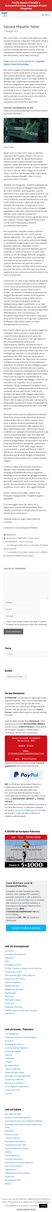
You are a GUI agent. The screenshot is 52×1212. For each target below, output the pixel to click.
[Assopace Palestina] (4, 14)
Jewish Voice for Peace (15, 979)
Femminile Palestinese (15, 1141)
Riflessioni (11, 534)
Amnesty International (15, 954)
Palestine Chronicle (13, 1007)
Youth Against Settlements (17, 1086)
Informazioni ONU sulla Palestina (20, 975)
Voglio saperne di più (26, 1209)
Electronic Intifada (13, 1051)
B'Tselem (9, 1041)
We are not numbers (14, 1083)
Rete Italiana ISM (12, 1180)
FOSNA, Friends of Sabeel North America (23, 968)
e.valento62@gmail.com (26, 900)
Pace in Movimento (13, 1166)
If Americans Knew (13, 972)
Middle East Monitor (14, 989)
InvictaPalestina (12, 1155)
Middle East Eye (12, 986)
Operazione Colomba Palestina (19, 1162)
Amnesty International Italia (17, 1117)
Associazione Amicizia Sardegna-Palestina (24, 1121)
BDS (7, 961)
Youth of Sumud (12, 1090)
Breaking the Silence (14, 1044)
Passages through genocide (17, 1076)
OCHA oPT (9, 1003)
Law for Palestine (13, 982)
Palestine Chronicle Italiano (17, 1173)
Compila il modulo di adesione (26, 928)
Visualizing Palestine (14, 1079)
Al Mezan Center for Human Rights (21, 1037)
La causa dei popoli (13, 1159)
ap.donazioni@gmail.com (26, 810)
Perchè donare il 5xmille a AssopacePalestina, (26, 5)
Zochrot (8, 1093)
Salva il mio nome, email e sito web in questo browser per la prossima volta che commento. (27, 623)
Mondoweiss (10, 993)
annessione (11, 538)
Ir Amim (8, 1062)
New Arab (9, 996)
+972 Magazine (12, 1034)
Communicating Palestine (16, 1048)
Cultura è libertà (12, 1138)
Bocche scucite (11, 1134)
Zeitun (8, 1183)
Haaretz (8, 1055)
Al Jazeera (9, 950)
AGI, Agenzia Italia (13, 1114)
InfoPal (8, 1152)
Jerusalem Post (12, 1065)
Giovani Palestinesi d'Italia (16, 1148)
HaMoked (9, 1058)
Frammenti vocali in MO (15, 1145)
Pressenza (9, 1176)
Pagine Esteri (11, 1169)
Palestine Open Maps (14, 1072)
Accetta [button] (43, 1206)
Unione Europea (25, 541)
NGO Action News (13, 1000)
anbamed (9, 958)
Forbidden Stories (13, 965)
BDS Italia (9, 1131)
